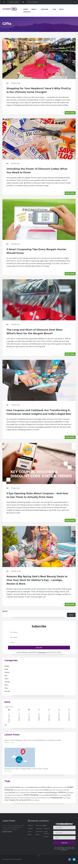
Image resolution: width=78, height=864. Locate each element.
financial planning (50, 792)
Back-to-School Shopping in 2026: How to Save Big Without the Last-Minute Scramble (32, 740)
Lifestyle (7, 682)
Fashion (7, 672)
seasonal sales (34, 797)
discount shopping (20, 792)
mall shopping (7, 795)
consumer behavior (24, 790)
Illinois (38, 834)
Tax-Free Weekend (35, 800)
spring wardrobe (25, 800)
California (39, 828)
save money (21, 797)
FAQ (54, 9)
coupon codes (52, 790)
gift (57, 792)
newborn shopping (16, 795)
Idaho (29, 834)
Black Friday (46, 787)
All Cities (46, 836)
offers (22, 795)
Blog (62, 9)
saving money (27, 797)
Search (4, 611)
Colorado (46, 828)
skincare (7, 691)
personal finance (52, 795)
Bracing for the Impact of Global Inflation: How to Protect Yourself (26, 769)
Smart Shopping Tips (11, 800)
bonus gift (53, 787)
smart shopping (66, 797)
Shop (6, 688)
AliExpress (6, 787)
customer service (59, 790)
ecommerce (27, 792)
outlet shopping (42, 795)
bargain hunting (25, 787)
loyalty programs (70, 792)
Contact (27, 12)
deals (64, 790)
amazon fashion (15, 787)
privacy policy (42, 652)
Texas (30, 831)
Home (25, 9)
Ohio (45, 825)
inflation (62, 792)
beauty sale (33, 787)
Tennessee (39, 831)
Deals (34, 9)
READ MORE (70, 113)
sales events (15, 797)
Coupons (45, 9)
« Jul (5, 725)
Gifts (6, 675)
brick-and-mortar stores (61, 787)
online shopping (31, 795)
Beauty (6, 666)
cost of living (44, 790)
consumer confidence (35, 790)
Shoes (6, 685)
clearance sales (16, 790)
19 (29, 718)
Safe (11, 797)
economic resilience (37, 792)
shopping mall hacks (45, 797)
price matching (61, 795)
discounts (12, 792)
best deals (39, 787)
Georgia (30, 828)
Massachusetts (40, 825)
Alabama (30, 825)
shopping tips (56, 797)
